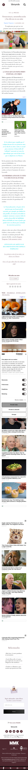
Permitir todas (14, 404)
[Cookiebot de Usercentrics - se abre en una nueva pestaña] (16, 354)
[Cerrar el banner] (25, 354)
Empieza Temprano (9, 23)
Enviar (14, 711)
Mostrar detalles (19, 400)
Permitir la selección (14, 409)
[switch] (24, 384)
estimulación (20, 293)
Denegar (14, 414)
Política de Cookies (16, 753)
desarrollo (11, 293)
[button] (3, 4)
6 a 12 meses (14, 12)
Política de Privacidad (7, 753)
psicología (6, 295)
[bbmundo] (15, 4)
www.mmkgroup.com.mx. (10, 759)
